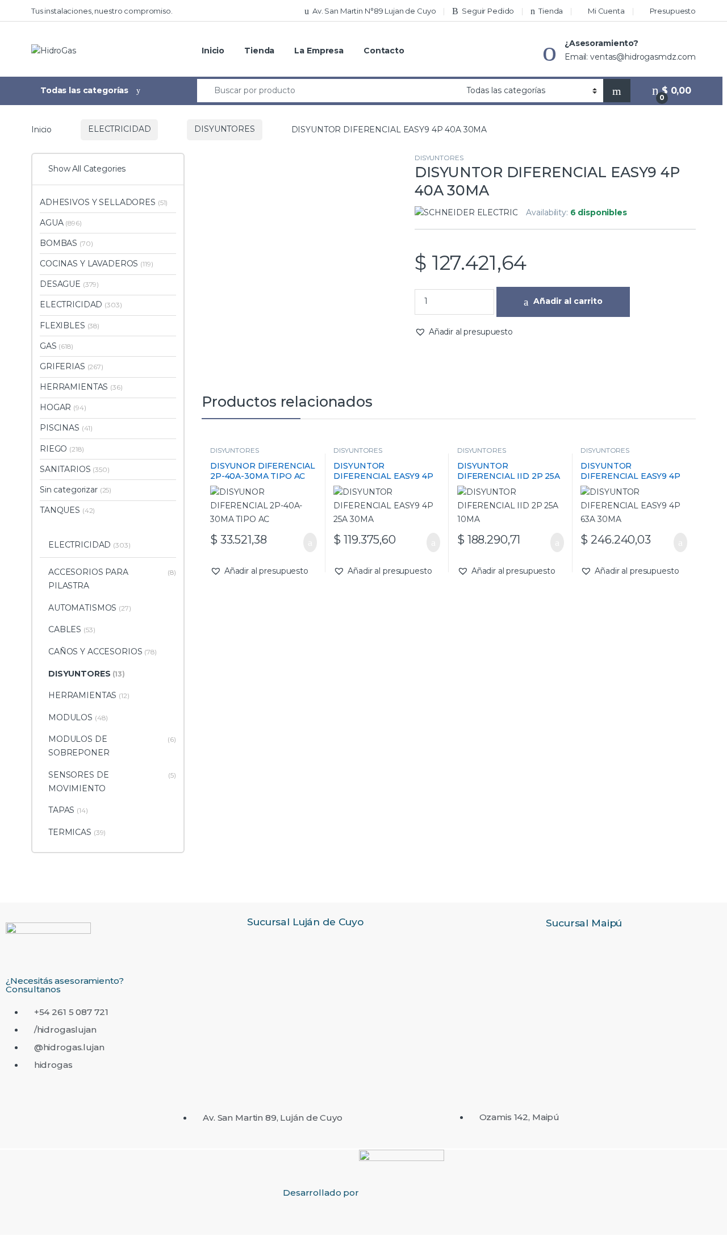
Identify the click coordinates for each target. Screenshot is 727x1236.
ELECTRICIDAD (119, 129)
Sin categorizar (75, 490)
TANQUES (67, 510)
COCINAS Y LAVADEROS (96, 263)
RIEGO (61, 449)
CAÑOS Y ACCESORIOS (102, 651)
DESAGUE (69, 284)
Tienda (550, 10)
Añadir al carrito (568, 301)
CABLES (71, 629)
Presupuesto (673, 10)
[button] (464, 332)
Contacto (384, 50)
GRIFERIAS (71, 366)
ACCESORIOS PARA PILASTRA (112, 579)
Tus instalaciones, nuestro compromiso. (102, 10)
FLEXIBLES (69, 325)
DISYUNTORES (224, 129)
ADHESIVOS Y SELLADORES (104, 202)
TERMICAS (77, 832)
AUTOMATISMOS (89, 608)
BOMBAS (66, 243)
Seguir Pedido (488, 10)
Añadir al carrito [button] (304, 542)
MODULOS (77, 717)
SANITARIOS (75, 469)
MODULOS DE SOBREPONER (112, 746)
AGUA (61, 223)
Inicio (213, 50)
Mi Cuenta (606, 10)
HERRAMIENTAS (81, 387)
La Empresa (319, 50)
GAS (56, 346)
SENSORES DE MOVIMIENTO (112, 782)
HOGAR (63, 407)
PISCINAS (66, 428)
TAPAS (68, 810)
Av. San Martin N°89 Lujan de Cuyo (374, 10)
